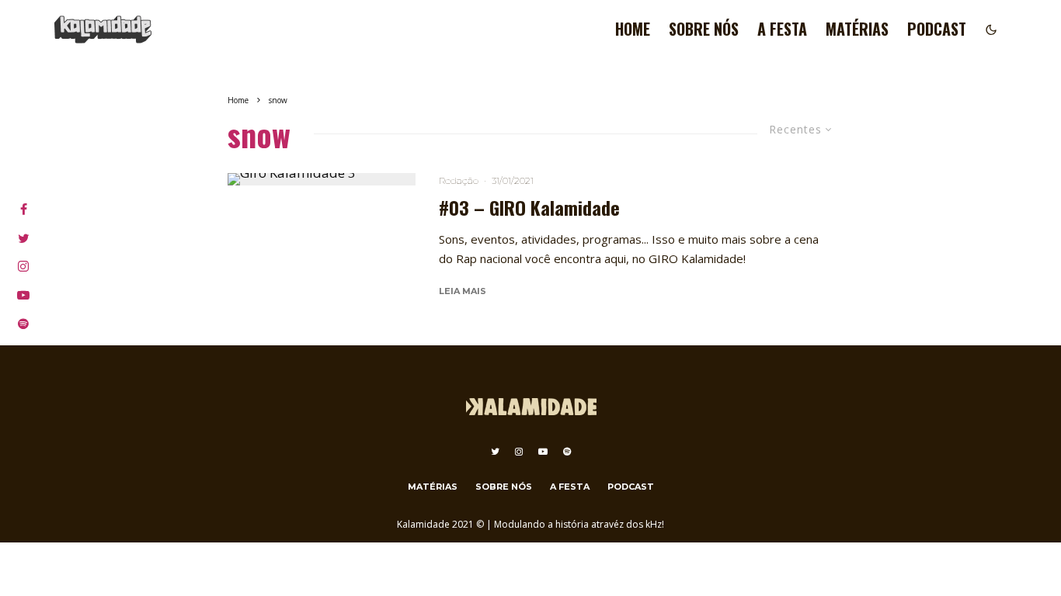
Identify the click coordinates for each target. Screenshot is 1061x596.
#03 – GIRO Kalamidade (529, 207)
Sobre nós (704, 28)
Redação (458, 180)
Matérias (857, 28)
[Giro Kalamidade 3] (322, 179)
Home (632, 28)
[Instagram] (518, 451)
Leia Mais (462, 291)
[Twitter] (495, 451)
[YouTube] (542, 451)
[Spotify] (567, 451)
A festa (782, 28)
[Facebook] (23, 209)
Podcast (936, 28)
